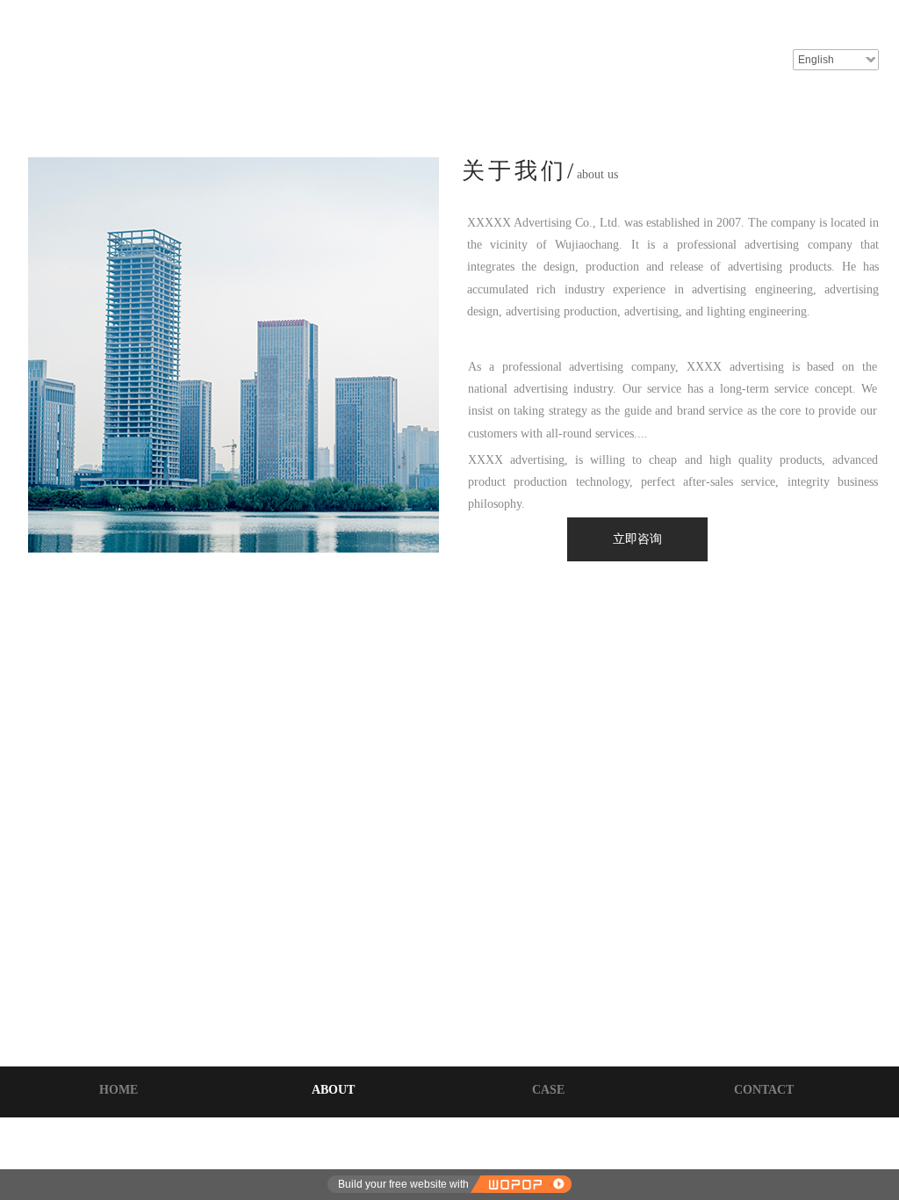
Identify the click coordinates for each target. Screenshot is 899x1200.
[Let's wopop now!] (521, 1184)
